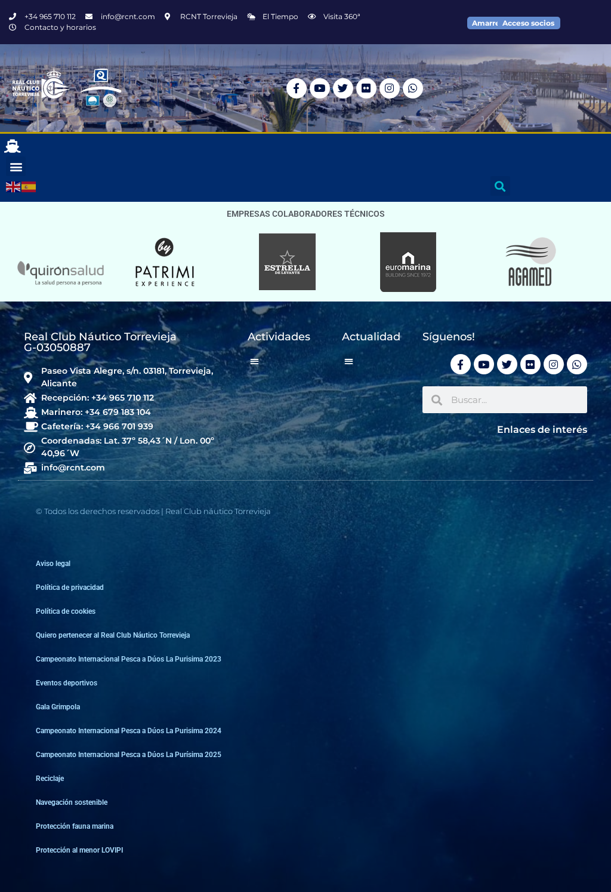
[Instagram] (389, 88)
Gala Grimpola (58, 707)
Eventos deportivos (66, 683)
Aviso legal (53, 563)
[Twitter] (343, 88)
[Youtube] (320, 88)
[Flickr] (366, 88)
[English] (13, 186)
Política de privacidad (70, 587)
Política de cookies (65, 611)
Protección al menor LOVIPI (79, 850)
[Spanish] (29, 186)
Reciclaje (50, 778)
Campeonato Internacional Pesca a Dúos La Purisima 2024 (128, 731)
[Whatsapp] (413, 88)
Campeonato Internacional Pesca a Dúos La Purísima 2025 (128, 754)
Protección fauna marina (74, 826)
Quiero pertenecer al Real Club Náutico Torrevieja (113, 635)
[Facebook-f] (296, 88)
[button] (16, 166)
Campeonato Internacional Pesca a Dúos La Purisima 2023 (128, 659)
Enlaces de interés (542, 429)
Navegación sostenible (71, 802)
